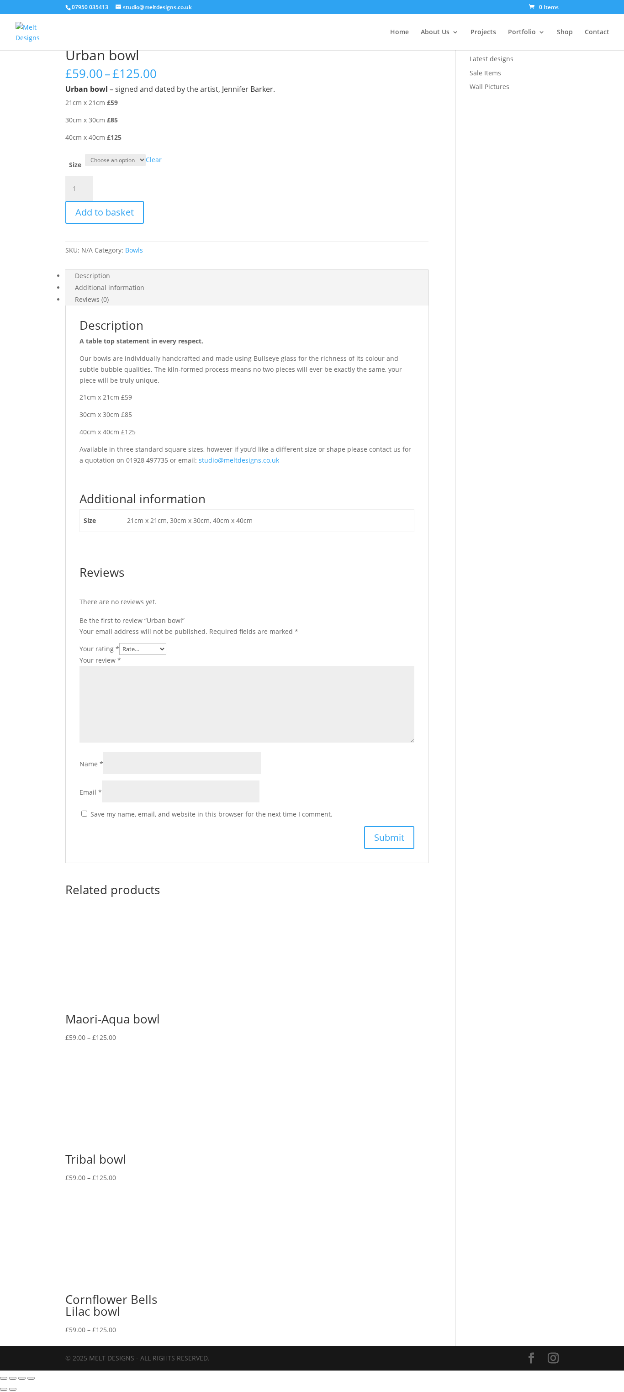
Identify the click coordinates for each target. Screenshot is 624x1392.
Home (399, 32)
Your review (100, 660)
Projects (483, 32)
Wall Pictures (489, 86)
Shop (565, 32)
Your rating (99, 648)
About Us (435, 32)
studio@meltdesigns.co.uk (239, 460)
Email (90, 792)
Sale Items (485, 73)
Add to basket (104, 212)
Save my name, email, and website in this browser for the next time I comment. (211, 814)
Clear (154, 159)
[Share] (22, 1378)
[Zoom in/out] (3, 1378)
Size (75, 164)
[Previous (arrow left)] (3, 1389)
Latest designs (491, 58)
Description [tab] (92, 275)
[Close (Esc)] (31, 1378)
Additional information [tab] (109, 287)
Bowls (134, 250)
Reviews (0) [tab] (92, 299)
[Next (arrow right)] (12, 1389)
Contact (597, 32)
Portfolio (522, 32)
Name (91, 763)
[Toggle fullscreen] (12, 1378)
